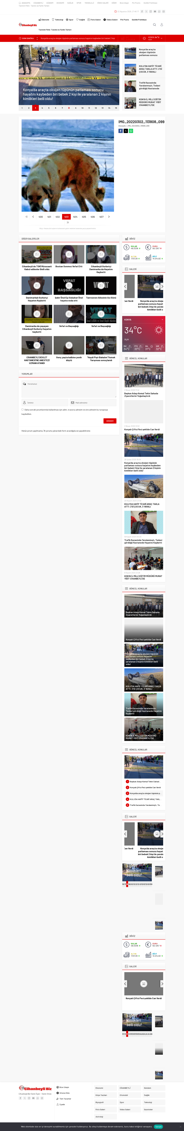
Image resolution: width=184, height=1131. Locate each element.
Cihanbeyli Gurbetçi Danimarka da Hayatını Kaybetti (101, 269)
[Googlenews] (163, 11)
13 (102, 108)
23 (137, 884)
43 (147, 1034)
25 (141, 884)
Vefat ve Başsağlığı (69, 326)
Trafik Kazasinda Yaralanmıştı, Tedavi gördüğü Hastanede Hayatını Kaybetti (149, 87)
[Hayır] (180, 1126)
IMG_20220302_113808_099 (138, 126)
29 (149, 884)
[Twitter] (146, 11)
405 (84, 216)
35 (131, 1034)
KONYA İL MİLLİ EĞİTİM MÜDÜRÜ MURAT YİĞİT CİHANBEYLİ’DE (150, 102)
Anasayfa (121, 126)
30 (151, 884)
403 (66, 216)
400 (41, 216)
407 (101, 216)
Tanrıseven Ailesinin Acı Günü (101, 297)
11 (89, 108)
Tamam (158, 1127)
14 (109, 108)
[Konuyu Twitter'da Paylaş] (126, 131)
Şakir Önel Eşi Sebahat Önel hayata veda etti (69, 299)
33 (127, 1034)
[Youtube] (155, 11)
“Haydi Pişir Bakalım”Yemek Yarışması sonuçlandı (101, 359)
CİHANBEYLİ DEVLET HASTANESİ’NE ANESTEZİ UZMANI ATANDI (37, 360)
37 (135, 1034)
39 (139, 1034)
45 (151, 1034)
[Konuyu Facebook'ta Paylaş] (120, 131)
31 (123, 1034)
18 (127, 884)
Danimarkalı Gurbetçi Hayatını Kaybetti (37, 299)
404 (75, 216)
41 (143, 1034)
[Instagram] (150, 11)
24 (139, 884)
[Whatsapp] (159, 11)
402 (57, 216)
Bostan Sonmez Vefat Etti (68, 266)
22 (135, 884)
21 (133, 884)
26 (143, 884)
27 (145, 884)
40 (141, 1034)
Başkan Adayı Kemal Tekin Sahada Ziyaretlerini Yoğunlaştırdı (141, 394)
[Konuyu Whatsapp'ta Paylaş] (131, 131)
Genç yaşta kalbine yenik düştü (69, 359)
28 (147, 884)
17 (125, 884)
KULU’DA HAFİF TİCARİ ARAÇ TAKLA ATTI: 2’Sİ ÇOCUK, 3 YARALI (150, 69)
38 (137, 1034)
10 (83, 108)
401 (49, 216)
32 (125, 1034)
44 (149, 1034)
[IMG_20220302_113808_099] (68, 210)
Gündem (26, 85)
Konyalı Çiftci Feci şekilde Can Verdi (142, 429)
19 (129, 884)
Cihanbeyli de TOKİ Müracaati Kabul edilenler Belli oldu (37, 268)
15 (116, 108)
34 (129, 1034)
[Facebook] (142, 11)
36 (133, 1034)
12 (96, 108)
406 (93, 216)
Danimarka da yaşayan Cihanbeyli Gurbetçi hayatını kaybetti (36, 329)
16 (123, 884)
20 (131, 884)
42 (145, 1034)
